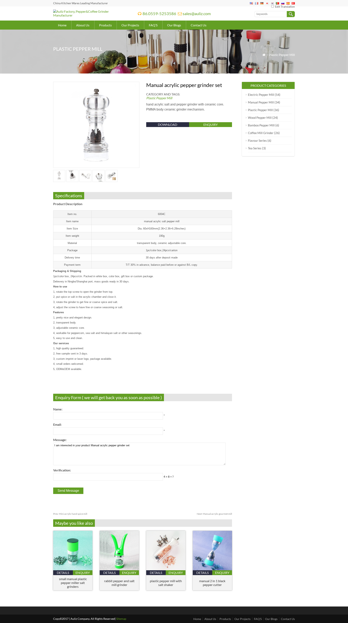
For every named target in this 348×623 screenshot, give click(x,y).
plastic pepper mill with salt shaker (166, 583)
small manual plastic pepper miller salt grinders (73, 582)
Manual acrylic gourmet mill (214, 513)
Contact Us (198, 25)
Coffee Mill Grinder (260, 133)
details (63, 572)
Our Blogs (174, 25)
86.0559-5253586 (159, 13)
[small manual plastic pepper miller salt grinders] (72, 569)
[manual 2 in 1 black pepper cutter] (212, 569)
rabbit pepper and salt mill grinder (119, 583)
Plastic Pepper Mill (282, 55)
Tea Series (254, 148)
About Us (82, 25)
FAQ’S (153, 25)
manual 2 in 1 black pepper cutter (212, 583)
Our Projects (130, 25)
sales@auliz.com (197, 13)
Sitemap (121, 618)
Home (62, 25)
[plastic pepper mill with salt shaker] (165, 569)
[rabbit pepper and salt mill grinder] (119, 569)
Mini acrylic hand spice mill (70, 513)
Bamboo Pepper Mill (261, 125)
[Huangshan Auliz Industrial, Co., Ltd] (90, 15)
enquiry (210, 124)
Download (167, 124)
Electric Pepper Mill (261, 94)
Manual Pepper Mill (261, 102)
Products (105, 25)
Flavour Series (257, 140)
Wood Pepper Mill (260, 117)
